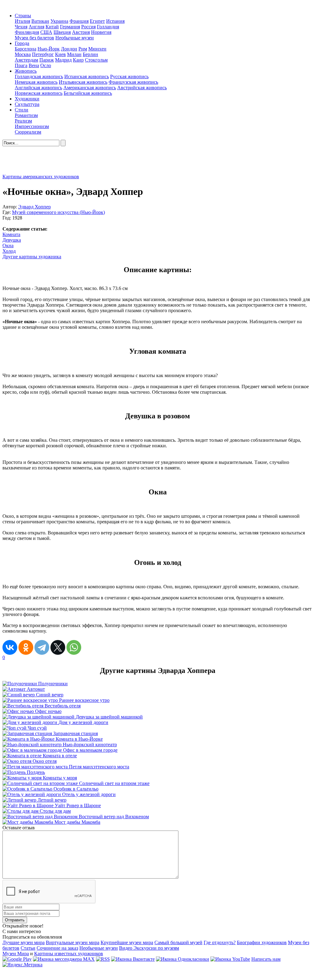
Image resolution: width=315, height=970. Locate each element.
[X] (57, 647)
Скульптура (27, 104)
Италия (22, 21)
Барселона (25, 48)
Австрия (81, 32)
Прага (21, 65)
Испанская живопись (86, 76)
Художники (27, 98)
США (46, 32)
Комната (11, 234)
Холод (9, 251)
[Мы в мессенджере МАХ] (64, 959)
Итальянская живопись (83, 82)
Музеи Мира (15, 953)
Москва (23, 54)
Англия (36, 26)
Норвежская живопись (38, 93)
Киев (60, 54)
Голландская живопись (39, 76)
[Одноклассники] (25, 647)
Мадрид (63, 59)
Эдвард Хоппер (34, 206)
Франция (79, 21)
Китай (52, 26)
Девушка (11, 240)
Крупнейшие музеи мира (127, 942)
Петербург (43, 54)
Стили (21, 109)
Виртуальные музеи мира (72, 942)
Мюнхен (97, 48)
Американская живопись (89, 87)
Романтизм (26, 115)
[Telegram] (41, 647)
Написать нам (266, 959)
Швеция (62, 32)
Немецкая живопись (36, 82)
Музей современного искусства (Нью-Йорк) (58, 212)
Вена (34, 65)
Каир (78, 59)
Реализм (23, 120)
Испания (115, 21)
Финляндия (27, 32)
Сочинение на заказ (57, 948)
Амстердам (26, 59)
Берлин (90, 54)
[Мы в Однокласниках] (182, 959)
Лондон (69, 48)
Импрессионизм (32, 126)
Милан (74, 54)
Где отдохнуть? (220, 942)
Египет (97, 21)
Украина (59, 21)
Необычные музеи (74, 37)
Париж (46, 59)
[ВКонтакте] (9, 647)
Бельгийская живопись (88, 93)
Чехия (21, 26)
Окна (8, 245)
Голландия (108, 26)
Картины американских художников (40, 176)
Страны (23, 15)
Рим (82, 48)
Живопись (26, 71)
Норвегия (101, 32)
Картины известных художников (68, 953)
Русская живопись (129, 76)
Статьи (28, 948)
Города (22, 43)
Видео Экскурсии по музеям (149, 948)
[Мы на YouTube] (230, 959)
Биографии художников (262, 942)
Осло (45, 65)
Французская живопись (133, 82)
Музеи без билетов (34, 37)
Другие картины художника (31, 256)
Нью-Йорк (49, 48)
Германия (70, 26)
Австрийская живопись (142, 87)
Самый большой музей (178, 942)
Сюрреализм (28, 132)
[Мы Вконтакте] (133, 959)
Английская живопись (38, 87)
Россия (88, 26)
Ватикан (40, 21)
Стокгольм (96, 59)
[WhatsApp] (73, 647)
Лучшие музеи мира (23, 942)
